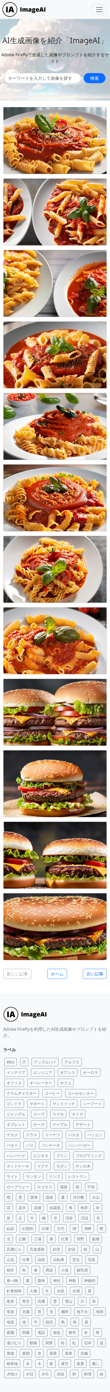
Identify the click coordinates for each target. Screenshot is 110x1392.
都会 (57, 1332)
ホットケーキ (18, 1166)
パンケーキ (50, 1145)
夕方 (45, 1374)
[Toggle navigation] (99, 9)
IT (24, 1062)
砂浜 (72, 1249)
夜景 (80, 1363)
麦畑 (26, 1353)
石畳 (41, 1301)
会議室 (55, 1207)
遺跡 (64, 1186)
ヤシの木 (83, 1166)
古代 (60, 1228)
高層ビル (14, 1249)
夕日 (29, 1374)
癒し (96, 1363)
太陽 (26, 1311)
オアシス (67, 1072)
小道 (65, 1270)
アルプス (71, 1062)
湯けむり (14, 1342)
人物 (33, 1290)
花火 (22, 1207)
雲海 (34, 1197)
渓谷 (69, 1218)
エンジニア (42, 1072)
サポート (37, 1103)
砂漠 (56, 1249)
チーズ (39, 1124)
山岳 (10, 1259)
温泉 (49, 1197)
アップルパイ (45, 1062)
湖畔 (88, 1228)
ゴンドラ (14, 1103)
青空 (26, 1301)
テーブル (60, 1124)
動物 (33, 1342)
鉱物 (96, 1238)
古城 (45, 1228)
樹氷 (10, 1270)
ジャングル (16, 1114)
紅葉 (65, 1238)
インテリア (16, 1072)
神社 (57, 1280)
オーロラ (90, 1072)
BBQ (10, 1062)
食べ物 (12, 1280)
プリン (62, 1155)
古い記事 (94, 974)
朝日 (49, 1322)
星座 (10, 1301)
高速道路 (37, 1249)
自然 (41, 1259)
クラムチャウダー (22, 1093)
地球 (99, 1311)
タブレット (16, 1124)
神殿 (72, 1280)
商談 (49, 1270)
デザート (83, 1124)
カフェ (65, 1082)
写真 (91, 1259)
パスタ (73, 1134)
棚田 (65, 1311)
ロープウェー (18, 1186)
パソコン (94, 1134)
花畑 (37, 1207)
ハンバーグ (16, 1155)
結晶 (10, 1228)
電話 (41, 1332)
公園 (22, 1238)
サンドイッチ (64, 1103)
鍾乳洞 (82, 1270)
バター (12, 1145)
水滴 (76, 1290)
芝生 (76, 1259)
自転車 (58, 1259)
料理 (88, 1374)
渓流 (84, 1218)
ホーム (57, 974)
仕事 (26, 1259)
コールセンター (81, 1093)
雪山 (68, 1301)
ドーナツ (52, 1134)
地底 (10, 1322)
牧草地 (12, 1363)
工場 (37, 1238)
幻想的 (27, 1228)
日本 (88, 1342)
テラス (31, 1134)
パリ (29, 1145)
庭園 (10, 1332)
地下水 (82, 1311)
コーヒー (52, 1093)
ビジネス (40, 1155)
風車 (68, 1353)
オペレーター (41, 1082)
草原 (10, 1311)
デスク (12, 1134)
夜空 (65, 1363)
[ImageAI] (25, 9)
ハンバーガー (79, 1145)
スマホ (58, 1114)
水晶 (60, 1290)
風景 (53, 1353)
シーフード (92, 1103)
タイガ (77, 1114)
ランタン (33, 1176)
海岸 (84, 1207)
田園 (26, 1332)
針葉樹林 (14, 1290)
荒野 (80, 1238)
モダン (62, 1166)
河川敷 (78, 1197)
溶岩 (60, 1374)
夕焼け (12, 1374)
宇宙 (91, 1186)
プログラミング (89, 1155)
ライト (12, 1176)
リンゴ (54, 1176)
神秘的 (89, 1280)
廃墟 (10, 1353)
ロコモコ (44, 1186)
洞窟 (49, 1342)
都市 (72, 1332)
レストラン (77, 1176)
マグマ (42, 1166)
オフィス (14, 1082)
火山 (96, 1197)
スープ (39, 1114)
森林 (41, 1280)
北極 (84, 1353)
